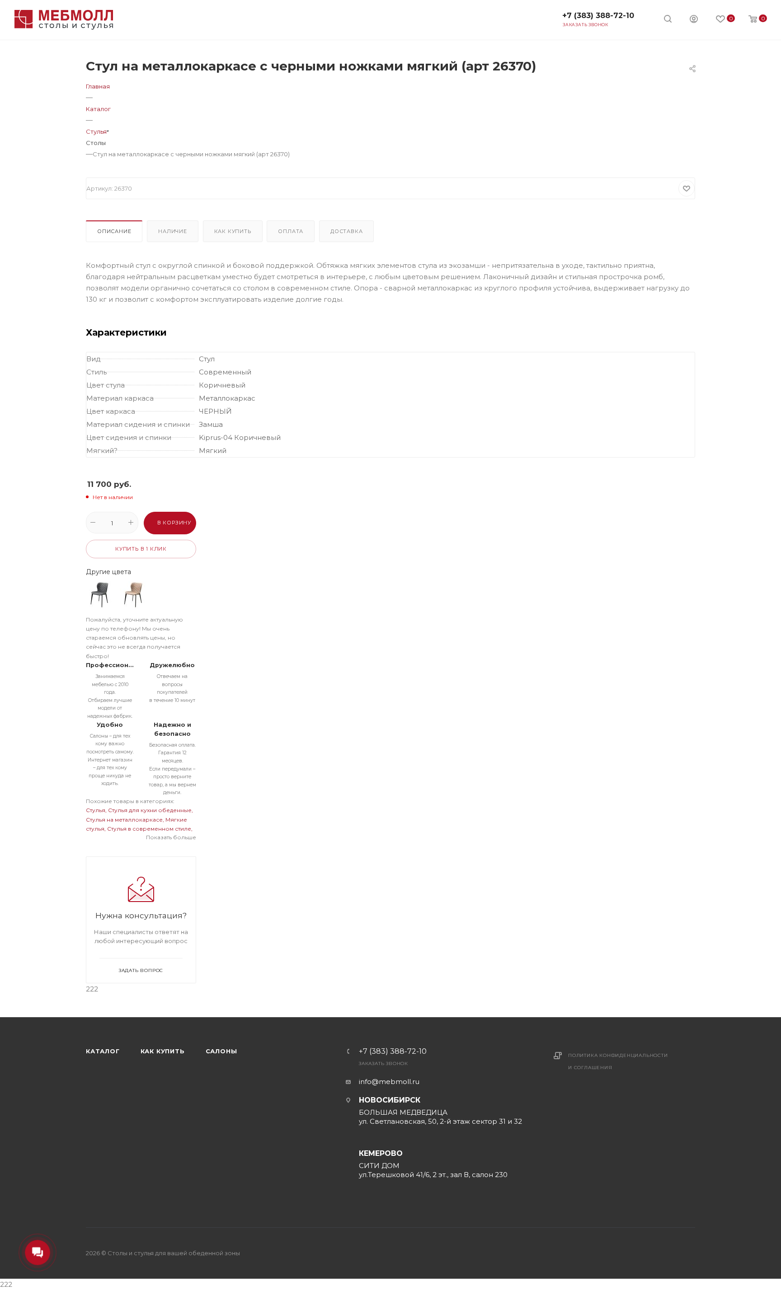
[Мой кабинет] (694, 20)
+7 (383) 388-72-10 (598, 15)
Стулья (95, 810)
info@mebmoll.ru (389, 1081)
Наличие (172, 231)
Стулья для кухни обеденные (150, 810)
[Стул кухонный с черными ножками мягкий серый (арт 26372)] (99, 594)
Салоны (221, 1051)
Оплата (290, 231)
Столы (96, 142)
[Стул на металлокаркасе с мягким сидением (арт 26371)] (133, 594)
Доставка (346, 231)
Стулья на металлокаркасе (124, 819)
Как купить (232, 231)
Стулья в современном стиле (149, 828)
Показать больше (171, 837)
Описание (114, 231)
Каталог (103, 1051)
